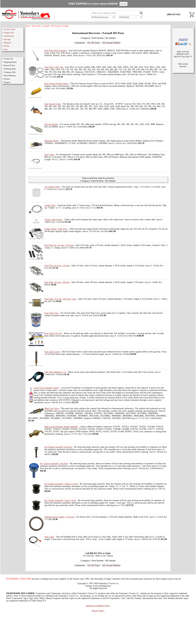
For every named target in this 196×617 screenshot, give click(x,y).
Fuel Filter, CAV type (53, 67)
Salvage (7, 39)
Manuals (7, 43)
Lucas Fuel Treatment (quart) (46, 388)
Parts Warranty (10, 75)
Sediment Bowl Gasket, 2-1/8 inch (59, 517)
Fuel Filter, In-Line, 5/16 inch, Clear (60, 299)
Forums (7, 79)
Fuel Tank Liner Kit (53, 333)
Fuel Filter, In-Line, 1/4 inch (57, 265)
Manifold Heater (51, 141)
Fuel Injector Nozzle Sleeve (56, 83)
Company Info (10, 72)
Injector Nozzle (51, 124)
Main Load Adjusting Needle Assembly (61, 427)
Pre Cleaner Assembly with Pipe (58, 447)
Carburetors (9, 36)
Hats (6, 49)
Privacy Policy (98, 611)
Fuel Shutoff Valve (52, 104)
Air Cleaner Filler (52, 187)
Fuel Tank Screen (52, 352)
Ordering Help (10, 69)
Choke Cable (49, 205)
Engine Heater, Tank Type (55, 229)
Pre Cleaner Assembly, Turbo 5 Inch (60, 500)
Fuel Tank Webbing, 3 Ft (55, 372)
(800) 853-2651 (174, 14)
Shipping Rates (10, 62)
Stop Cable (49, 154)
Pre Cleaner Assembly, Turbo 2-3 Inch (61, 484)
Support (7, 82)
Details (123, 4)
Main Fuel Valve (51, 408)
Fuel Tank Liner (51, 313)
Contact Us (8, 59)
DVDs (6, 46)
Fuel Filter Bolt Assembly (55, 50)
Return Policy (9, 65)
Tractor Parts (9, 29)
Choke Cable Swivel (53, 219)
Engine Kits (9, 33)
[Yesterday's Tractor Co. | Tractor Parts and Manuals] (25, 19)
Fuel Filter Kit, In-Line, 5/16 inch (59, 245)
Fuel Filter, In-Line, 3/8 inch (57, 282)
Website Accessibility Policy (98, 606)
